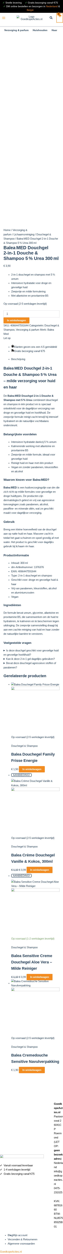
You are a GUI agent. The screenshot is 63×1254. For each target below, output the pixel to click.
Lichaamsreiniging (24, 234)
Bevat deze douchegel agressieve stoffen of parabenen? (30, 665)
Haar (54, 30)
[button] (51, 18)
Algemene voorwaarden (21, 1243)
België (30, 10)
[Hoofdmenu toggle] (3, 18)
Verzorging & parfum (16, 30)
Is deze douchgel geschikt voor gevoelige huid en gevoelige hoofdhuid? (31, 652)
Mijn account (20, 1235)
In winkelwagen (16, 320)
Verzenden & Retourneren (22, 1239)
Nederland (52, 6)
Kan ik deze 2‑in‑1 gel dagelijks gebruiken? (30, 659)
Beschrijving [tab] (18, 359)
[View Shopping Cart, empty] (59, 18)
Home (7, 230)
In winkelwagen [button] (31, 769)
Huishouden (40, 30)
